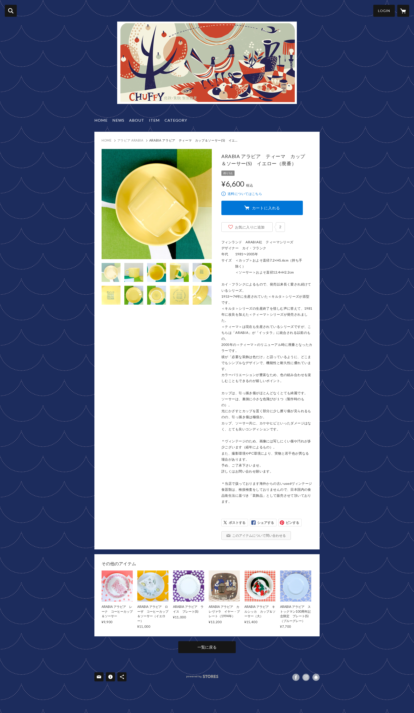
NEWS (118, 120)
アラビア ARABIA (130, 140)
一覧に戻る (207, 647)
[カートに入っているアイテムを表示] (403, 11)
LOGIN (384, 11)
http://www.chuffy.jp (316, 677)
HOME (101, 120)
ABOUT (136, 120)
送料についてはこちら (245, 194)
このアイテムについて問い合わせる (259, 535)
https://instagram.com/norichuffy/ (306, 677)
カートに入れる (266, 207)
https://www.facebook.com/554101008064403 (295, 677)
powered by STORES (202, 676)
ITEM (154, 120)
